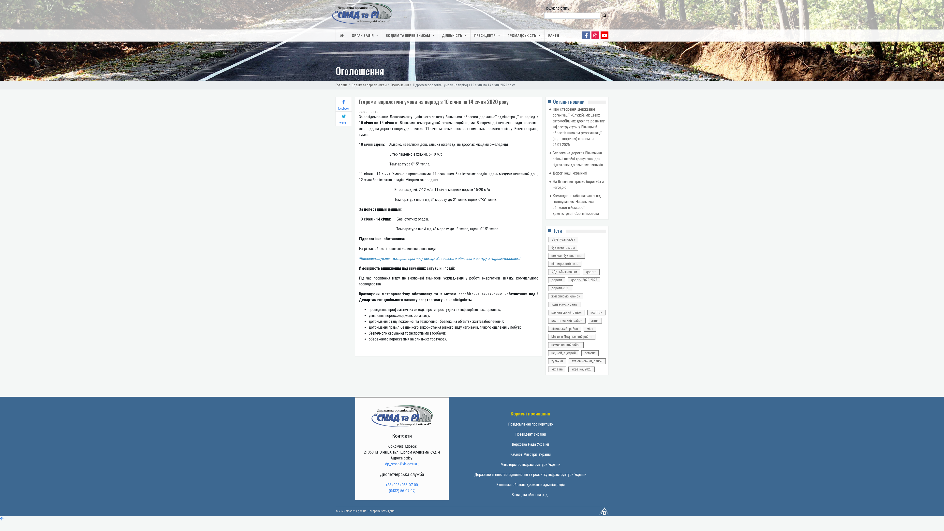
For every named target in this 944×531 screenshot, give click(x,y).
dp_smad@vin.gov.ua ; (402, 464)
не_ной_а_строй (563, 353)
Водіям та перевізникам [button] (408, 35)
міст (590, 329)
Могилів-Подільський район (571, 337)
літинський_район (564, 329)
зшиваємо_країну (564, 304)
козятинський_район (566, 321)
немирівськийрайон (565, 345)
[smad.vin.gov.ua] (402, 415)
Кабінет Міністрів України (530, 454)
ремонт (590, 353)
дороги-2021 (560, 288)
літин (595, 321)
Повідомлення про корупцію (530, 424)
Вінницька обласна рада (530, 494)
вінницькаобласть (564, 264)
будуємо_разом (563, 248)
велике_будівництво (566, 256)
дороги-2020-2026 (584, 280)
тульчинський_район (587, 361)
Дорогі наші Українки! (570, 173)
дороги (556, 280)
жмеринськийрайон (565, 296)
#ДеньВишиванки (564, 272)
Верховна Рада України (530, 444)
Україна (557, 369)
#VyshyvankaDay (563, 239)
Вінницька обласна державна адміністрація (530, 484)
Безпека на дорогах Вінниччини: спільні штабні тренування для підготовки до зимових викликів (578, 159)
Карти (553, 35)
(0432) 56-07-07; (402, 490)
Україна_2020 (581, 369)
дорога (591, 272)
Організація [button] (363, 35)
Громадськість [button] (522, 35)
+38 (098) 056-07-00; (402, 485)
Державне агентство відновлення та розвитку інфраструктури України (530, 474)
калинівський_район (566, 312)
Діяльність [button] (452, 35)
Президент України (530, 434)
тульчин (557, 361)
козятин (596, 312)
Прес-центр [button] (485, 35)
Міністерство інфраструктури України (530, 464)
